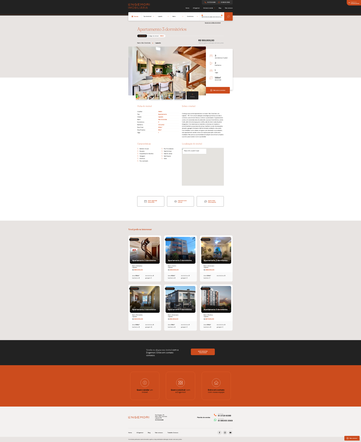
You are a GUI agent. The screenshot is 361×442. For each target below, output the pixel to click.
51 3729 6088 (159, 420)
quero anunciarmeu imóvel (203, 351)
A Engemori (196, 8)
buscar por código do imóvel (212, 23)
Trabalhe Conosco (172, 432)
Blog (220, 8)
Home (187, 8)
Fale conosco (229, 8)
